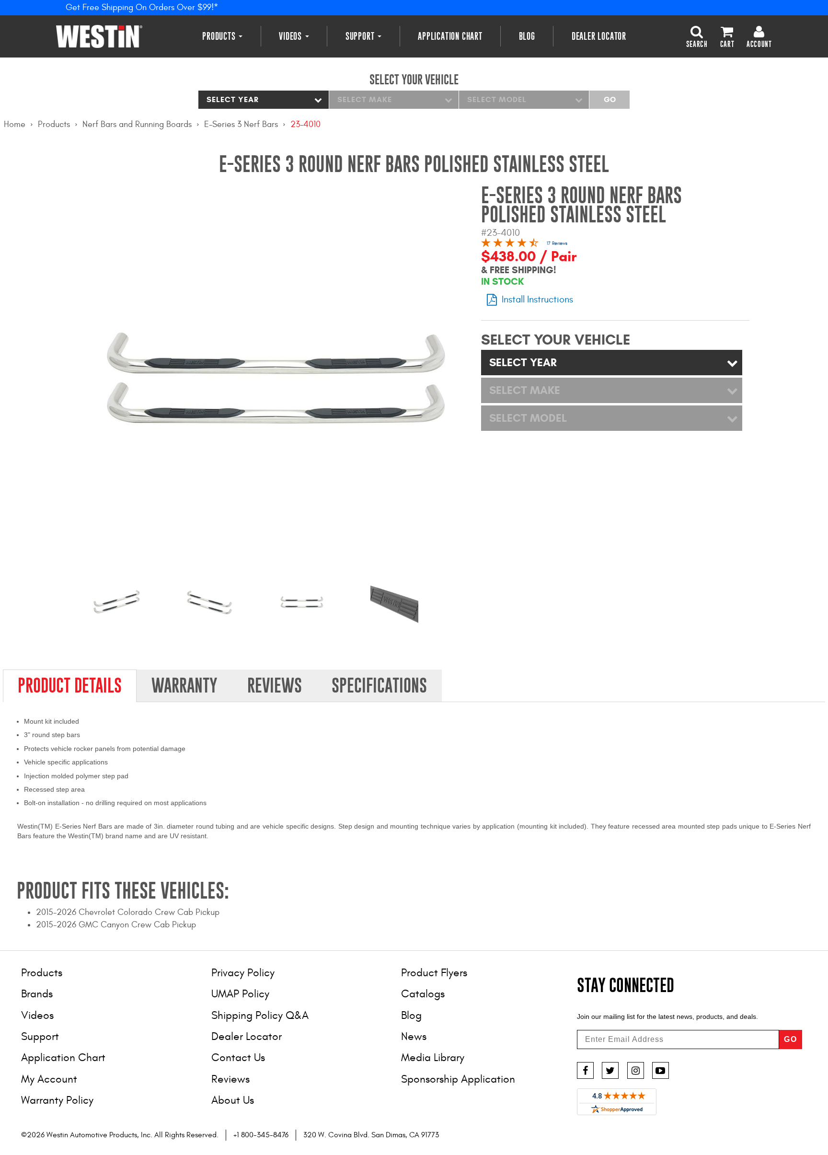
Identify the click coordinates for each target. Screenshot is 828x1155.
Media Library (432, 1057)
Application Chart (450, 36)
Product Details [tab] (70, 685)
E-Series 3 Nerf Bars (241, 124)
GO (790, 1039)
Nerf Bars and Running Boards (137, 124)
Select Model (497, 99)
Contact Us (238, 1057)
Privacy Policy (243, 972)
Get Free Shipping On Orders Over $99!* (142, 7)
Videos (291, 36)
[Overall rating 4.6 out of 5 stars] (510, 244)
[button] (697, 36)
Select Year (233, 99)
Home (14, 124)
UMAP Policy (240, 993)
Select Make (364, 99)
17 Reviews (557, 243)
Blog (527, 36)
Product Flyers (434, 972)
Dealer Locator (599, 36)
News (413, 1036)
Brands (37, 993)
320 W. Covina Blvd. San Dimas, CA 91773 (371, 1135)
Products (220, 36)
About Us (232, 1100)
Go (610, 99)
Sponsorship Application (458, 1079)
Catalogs (423, 993)
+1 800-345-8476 (260, 1135)
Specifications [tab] (379, 685)
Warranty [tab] (184, 685)
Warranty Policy (57, 1100)
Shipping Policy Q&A (260, 1015)
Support (361, 36)
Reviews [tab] (274, 685)
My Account (49, 1079)
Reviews (230, 1079)
